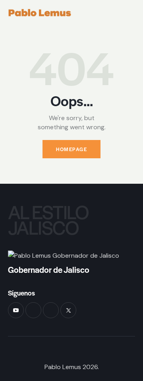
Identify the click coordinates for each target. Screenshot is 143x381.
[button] (132, 12)
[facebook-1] (33, 310)
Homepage (71, 149)
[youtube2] (16, 310)
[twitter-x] (68, 310)
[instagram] (51, 310)
